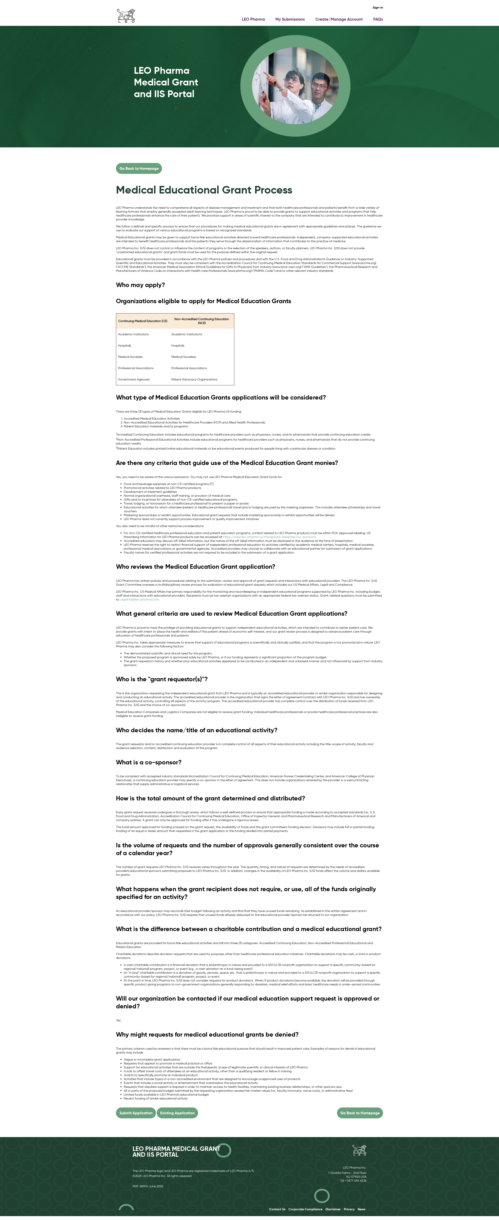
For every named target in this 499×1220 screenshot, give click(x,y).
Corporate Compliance (305, 1209)
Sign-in (378, 7)
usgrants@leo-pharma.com (139, 599)
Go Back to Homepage (139, 168)
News (361, 1209)
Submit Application (136, 1113)
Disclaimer (333, 1209)
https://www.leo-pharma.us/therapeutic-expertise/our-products (269, 537)
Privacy (349, 1209)
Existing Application (177, 1113)
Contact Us (277, 1209)
